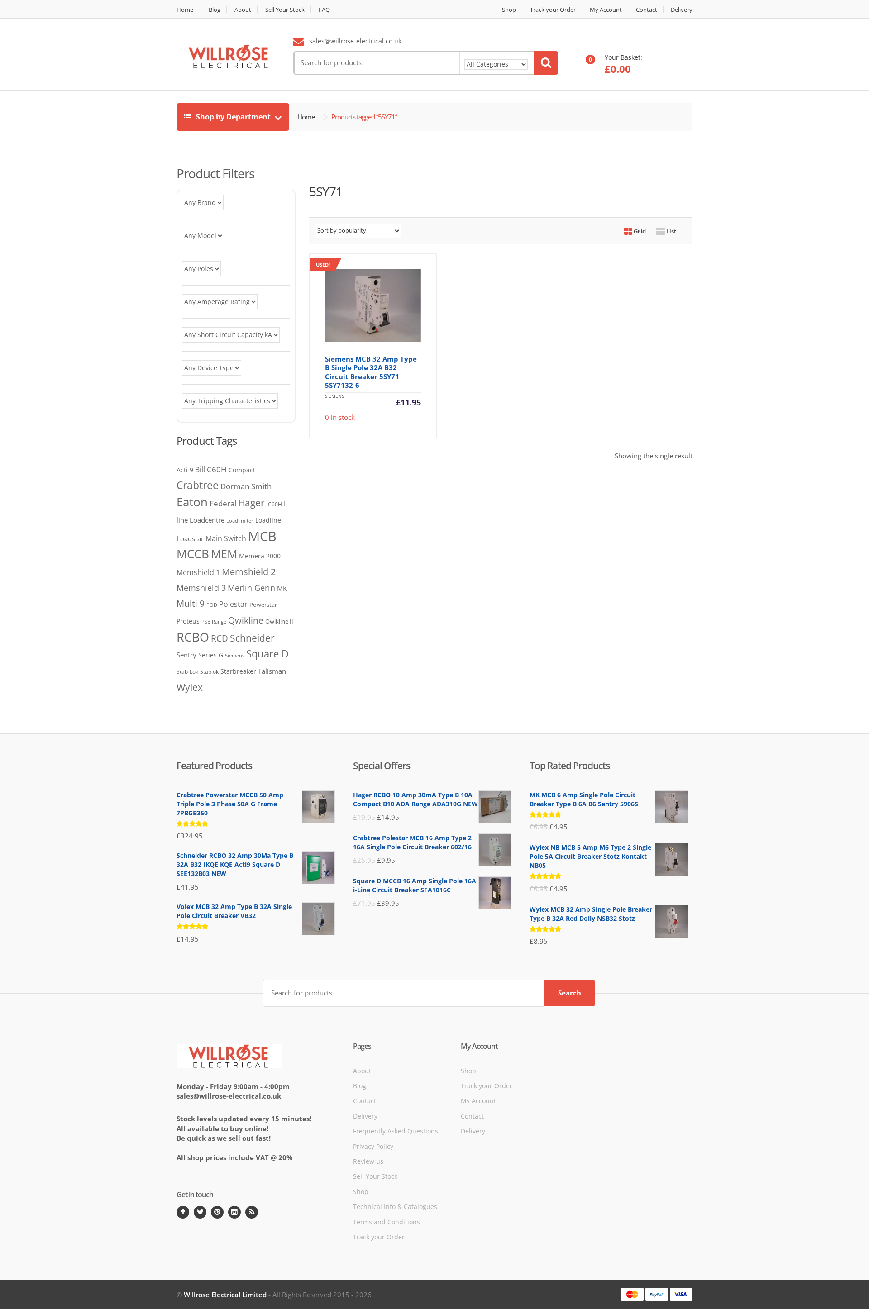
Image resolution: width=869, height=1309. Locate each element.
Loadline (268, 520)
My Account (606, 9)
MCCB (193, 554)
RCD (219, 638)
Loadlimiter (239, 520)
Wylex (190, 687)
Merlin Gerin (251, 587)
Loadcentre (207, 519)
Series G (210, 655)
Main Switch (225, 538)
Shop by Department (233, 117)
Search (569, 992)
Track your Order (553, 9)
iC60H (274, 504)
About (242, 9)
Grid (639, 231)
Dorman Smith (246, 486)
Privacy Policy (373, 1146)
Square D (267, 654)
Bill (200, 469)
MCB (262, 536)
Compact (242, 470)
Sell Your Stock (285, 9)
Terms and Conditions (386, 1222)
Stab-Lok (187, 671)
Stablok (209, 672)
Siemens (234, 655)
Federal (223, 503)
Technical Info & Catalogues (395, 1206)
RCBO (193, 636)
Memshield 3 (201, 587)
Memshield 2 (249, 571)
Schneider (252, 638)
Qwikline (245, 620)
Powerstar (263, 604)
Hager (251, 502)
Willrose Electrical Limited (225, 1294)
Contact (646, 9)
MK (282, 588)
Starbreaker (238, 671)
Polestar (233, 604)
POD (211, 604)
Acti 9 (185, 470)
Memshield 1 (198, 572)
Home (185, 9)
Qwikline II (279, 621)
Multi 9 (191, 603)
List (670, 231)
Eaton (192, 502)
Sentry (186, 654)
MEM (224, 554)
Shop (509, 9)
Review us (368, 1161)
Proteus (188, 621)
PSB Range (213, 621)
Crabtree (198, 485)
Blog (214, 9)
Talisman (272, 671)
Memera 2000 (260, 556)
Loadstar (190, 538)
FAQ (324, 9)
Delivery (681, 9)
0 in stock (368, 341)
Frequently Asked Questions (395, 1131)
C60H (217, 469)
